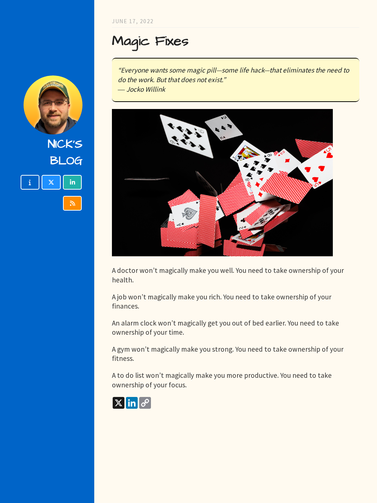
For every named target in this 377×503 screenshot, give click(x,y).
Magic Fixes (150, 41)
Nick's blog (65, 152)
